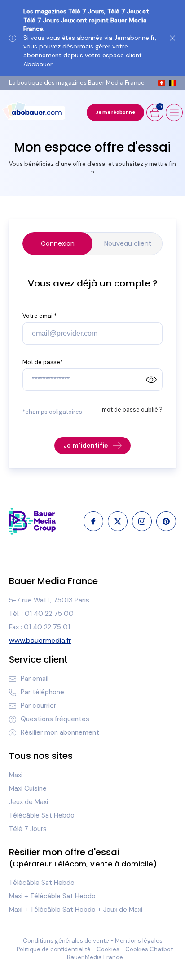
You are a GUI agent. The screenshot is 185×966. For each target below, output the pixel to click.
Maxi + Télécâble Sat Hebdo (52, 896)
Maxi (15, 775)
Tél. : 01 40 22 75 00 (41, 613)
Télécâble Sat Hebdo (42, 815)
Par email (34, 678)
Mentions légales (139, 940)
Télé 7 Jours (28, 828)
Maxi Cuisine (28, 788)
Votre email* (39, 316)
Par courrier (38, 705)
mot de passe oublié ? (132, 409)
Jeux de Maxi (28, 801)
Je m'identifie (85, 445)
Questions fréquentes (55, 719)
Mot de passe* (42, 362)
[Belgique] (172, 83)
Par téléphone (42, 692)
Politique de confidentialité (54, 949)
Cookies (108, 949)
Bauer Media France (95, 957)
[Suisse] (161, 83)
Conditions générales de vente (66, 940)
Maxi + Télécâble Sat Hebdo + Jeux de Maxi (75, 909)
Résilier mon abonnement (60, 732)
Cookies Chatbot (149, 949)
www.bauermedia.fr (40, 640)
